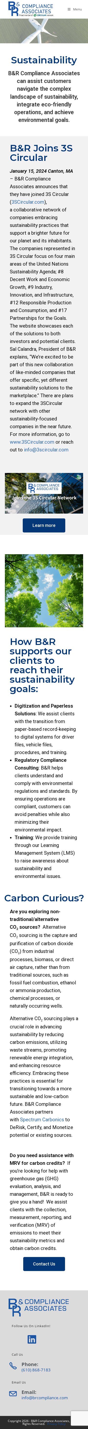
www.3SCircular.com (32, 442)
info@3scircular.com (46, 450)
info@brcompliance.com (45, 1397)
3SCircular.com (27, 202)
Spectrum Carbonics (42, 1119)
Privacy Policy (56, 1424)
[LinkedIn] (32, 1339)
